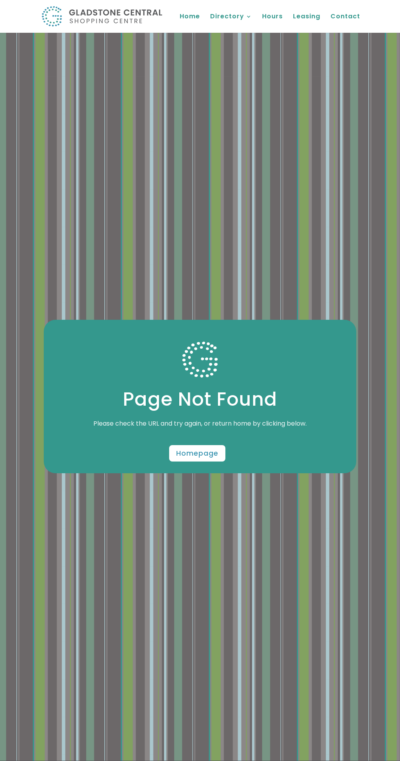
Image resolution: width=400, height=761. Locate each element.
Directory (227, 17)
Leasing (306, 17)
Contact (345, 17)
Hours (272, 17)
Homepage (197, 453)
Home (190, 17)
